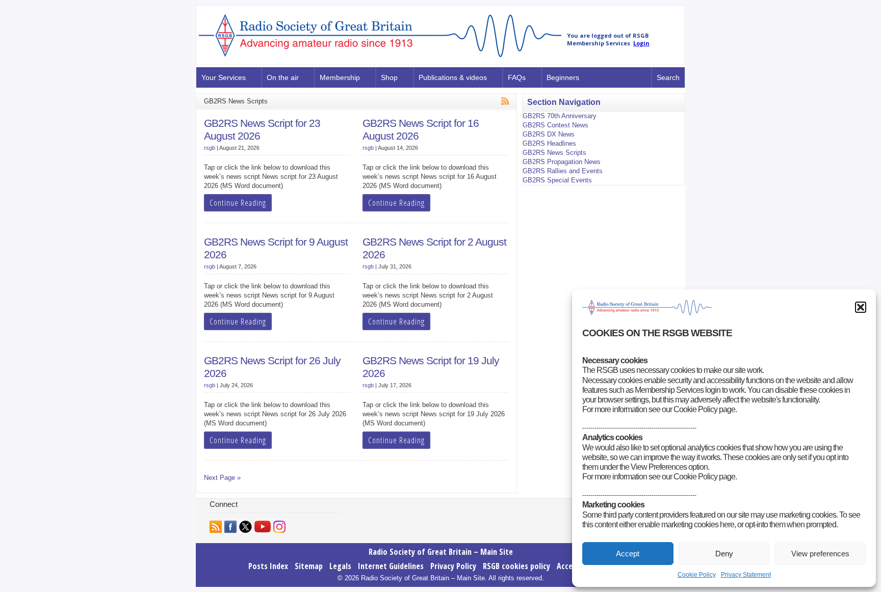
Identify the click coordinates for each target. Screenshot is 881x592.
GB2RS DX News (549, 134)
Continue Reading (238, 202)
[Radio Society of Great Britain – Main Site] (380, 57)
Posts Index (268, 566)
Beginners (563, 77)
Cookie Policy (697, 574)
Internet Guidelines (391, 566)
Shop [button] (389, 77)
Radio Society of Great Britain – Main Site (441, 551)
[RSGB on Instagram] (279, 527)
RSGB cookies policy (516, 566)
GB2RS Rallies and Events (563, 171)
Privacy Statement (746, 574)
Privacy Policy (453, 566)
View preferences (820, 553)
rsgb (209, 148)
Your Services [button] (223, 77)
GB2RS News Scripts (554, 152)
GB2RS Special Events (557, 180)
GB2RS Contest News (555, 125)
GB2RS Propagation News (562, 162)
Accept (627, 553)
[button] (861, 307)
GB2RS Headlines (549, 143)
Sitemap (309, 566)
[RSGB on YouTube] (262, 526)
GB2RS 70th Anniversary (560, 116)
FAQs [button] (517, 77)
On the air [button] (283, 77)
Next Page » (222, 477)
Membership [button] (340, 77)
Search (668, 77)
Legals (340, 566)
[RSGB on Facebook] (230, 527)
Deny (724, 553)
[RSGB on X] (245, 527)
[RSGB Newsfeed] (216, 527)
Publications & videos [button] (453, 77)
